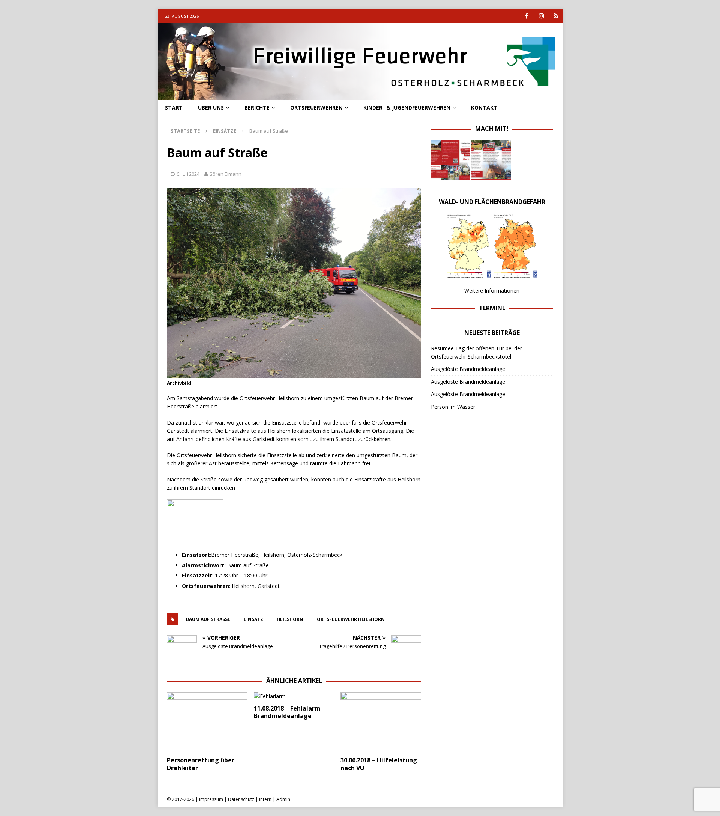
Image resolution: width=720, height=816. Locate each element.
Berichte (257, 107)
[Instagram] (541, 15)
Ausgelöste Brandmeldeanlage (468, 368)
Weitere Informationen (491, 290)
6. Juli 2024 (188, 174)
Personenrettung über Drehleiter (200, 764)
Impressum (211, 799)
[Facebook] (526, 15)
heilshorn (290, 619)
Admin (283, 799)
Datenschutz (241, 799)
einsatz (253, 619)
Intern (265, 799)
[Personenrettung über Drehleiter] (207, 722)
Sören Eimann (226, 174)
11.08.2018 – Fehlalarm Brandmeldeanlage (287, 712)
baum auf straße (208, 619)
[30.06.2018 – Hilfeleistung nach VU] (380, 722)
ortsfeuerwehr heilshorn (351, 619)
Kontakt (484, 107)
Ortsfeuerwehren (316, 107)
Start (174, 107)
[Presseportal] (555, 15)
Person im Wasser (453, 406)
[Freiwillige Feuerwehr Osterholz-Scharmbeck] (360, 95)
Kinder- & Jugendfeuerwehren (406, 107)
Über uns (211, 107)
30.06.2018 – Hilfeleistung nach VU (378, 764)
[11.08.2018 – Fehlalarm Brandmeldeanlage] (294, 696)
